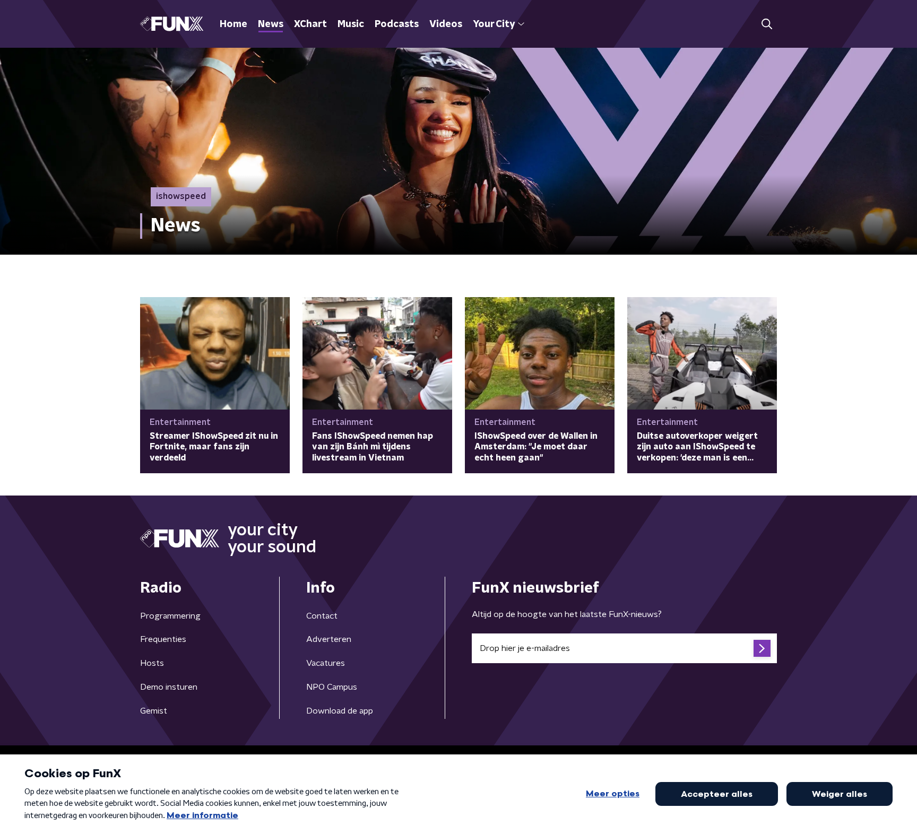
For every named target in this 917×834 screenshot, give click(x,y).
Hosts (152, 663)
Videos (445, 24)
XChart (310, 24)
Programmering (170, 616)
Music (351, 24)
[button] (766, 24)
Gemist (153, 711)
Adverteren (328, 639)
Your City (494, 24)
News (270, 24)
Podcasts (397, 24)
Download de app (339, 711)
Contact (322, 616)
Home (233, 24)
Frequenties (163, 639)
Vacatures (325, 663)
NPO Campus (331, 687)
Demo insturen (168, 687)
